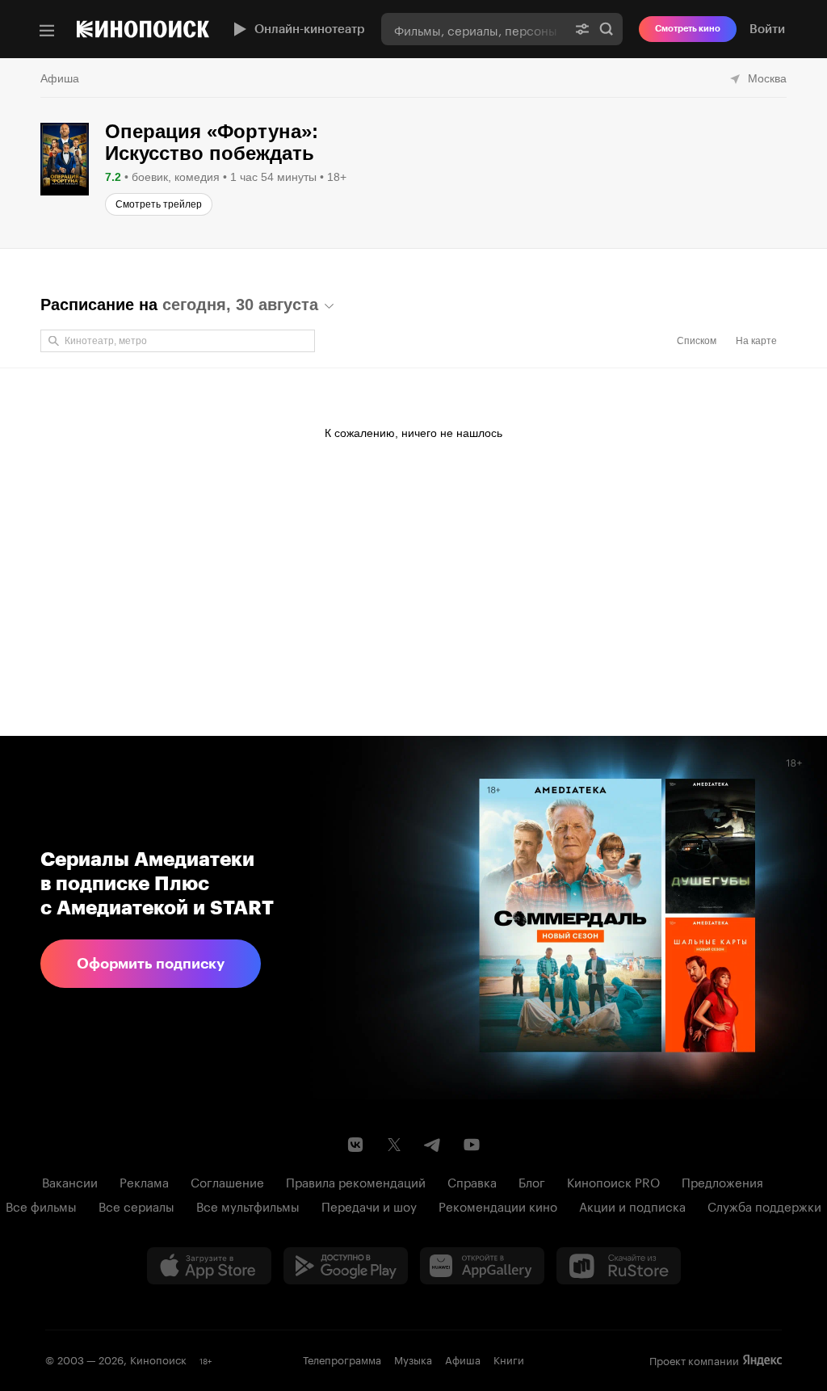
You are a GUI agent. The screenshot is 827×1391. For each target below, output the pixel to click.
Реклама (144, 1181)
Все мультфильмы (248, 1205)
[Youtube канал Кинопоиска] (471, 1144)
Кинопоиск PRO (613, 1181)
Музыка (413, 1359)
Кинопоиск (158, 1359)
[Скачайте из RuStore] (618, 1265)
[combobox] (473, 29)
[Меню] (47, 30)
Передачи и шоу (369, 1205)
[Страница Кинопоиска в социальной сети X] (394, 1144)
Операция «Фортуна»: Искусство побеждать (211, 142)
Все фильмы (41, 1205)
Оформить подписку (151, 964)
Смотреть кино (687, 28)
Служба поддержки (764, 1205)
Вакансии (70, 1181)
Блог (531, 1181)
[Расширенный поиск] (582, 29)
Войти (767, 29)
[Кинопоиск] (143, 29)
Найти (606, 29)
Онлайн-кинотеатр (309, 29)
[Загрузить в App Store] (209, 1265)
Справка (472, 1181)
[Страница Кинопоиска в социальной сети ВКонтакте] (355, 1144)
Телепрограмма (342, 1359)
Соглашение (227, 1181)
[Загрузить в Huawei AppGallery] (482, 1265)
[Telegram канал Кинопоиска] (433, 1144)
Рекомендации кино (498, 1205)
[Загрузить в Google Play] (345, 1265)
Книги (508, 1359)
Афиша (59, 78)
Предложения (722, 1181)
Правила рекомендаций (356, 1181)
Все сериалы (136, 1205)
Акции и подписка (632, 1205)
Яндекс (762, 1360)
